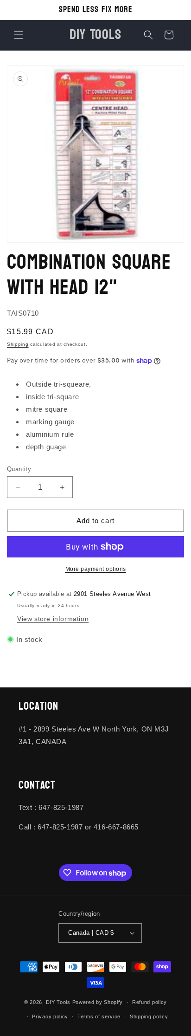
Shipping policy (149, 1016)
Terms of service (99, 1016)
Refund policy (149, 1002)
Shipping (18, 344)
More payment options (95, 569)
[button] (18, 35)
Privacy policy (50, 1016)
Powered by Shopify (97, 1002)
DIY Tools (58, 1002)
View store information (53, 618)
